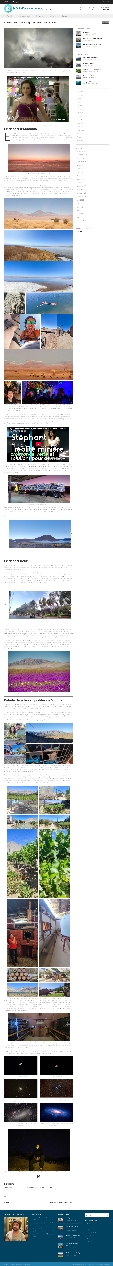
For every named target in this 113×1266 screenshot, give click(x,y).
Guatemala (80, 119)
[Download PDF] (38, 1176)
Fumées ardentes (89, 76)
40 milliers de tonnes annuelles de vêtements (49, 470)
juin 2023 (80, 172)
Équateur (80, 112)
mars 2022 (80, 217)
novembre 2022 (82, 189)
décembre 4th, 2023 (92, 66)
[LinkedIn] (108, 1)
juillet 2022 (80, 203)
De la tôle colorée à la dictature (35, 1187)
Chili (7, 1196)
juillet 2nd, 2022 (90, 40)
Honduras (80, 123)
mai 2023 (80, 176)
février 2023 (81, 179)
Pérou (79, 137)
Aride (51, 1187)
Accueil (9, 16)
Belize (79, 99)
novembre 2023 (82, 155)
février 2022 (81, 221)
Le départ (86, 32)
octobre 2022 (81, 193)
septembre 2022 (82, 196)
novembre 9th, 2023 (92, 78)
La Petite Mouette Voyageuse (27, 8)
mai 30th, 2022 (72, 1247)
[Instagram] (105, 1)
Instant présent (88, 64)
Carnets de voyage (24, 16)
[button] (71, 533)
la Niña (16, 567)
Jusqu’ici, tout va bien (91, 82)
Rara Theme (92, 1264)
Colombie (80, 106)
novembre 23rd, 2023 (92, 72)
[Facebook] (103, 1)
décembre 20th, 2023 (92, 59)
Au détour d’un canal (90, 58)
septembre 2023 (82, 162)
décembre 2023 (82, 151)
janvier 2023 (81, 182)
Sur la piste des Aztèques (74, 1253)
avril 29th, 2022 (90, 46)
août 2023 (80, 165)
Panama (79, 133)
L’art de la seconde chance (92, 38)
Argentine (80, 95)
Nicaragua (80, 130)
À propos (53, 16)
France (79, 116)
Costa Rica (80, 109)
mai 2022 (80, 210)
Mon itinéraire (40, 16)
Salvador (80, 140)
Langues (6, 1)
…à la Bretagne (8, 1187)
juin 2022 (80, 207)
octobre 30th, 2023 (92, 84)
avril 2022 (80, 214)
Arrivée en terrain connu (92, 44)
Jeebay (8, 26)
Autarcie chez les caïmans (92, 70)
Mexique (80, 126)
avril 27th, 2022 (90, 34)
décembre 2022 (82, 186)
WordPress (106, 1264)
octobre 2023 (81, 158)
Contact (64, 16)
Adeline (12, 767)
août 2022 (80, 200)
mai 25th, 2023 (72, 1255)
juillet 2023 (80, 169)
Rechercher (105, 22)
